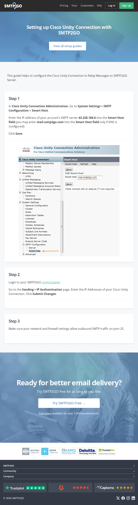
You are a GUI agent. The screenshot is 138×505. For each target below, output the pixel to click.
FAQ (99, 5)
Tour (74, 5)
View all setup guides (67, 46)
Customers (87, 5)
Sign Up (126, 5)
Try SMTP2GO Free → (69, 403)
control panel (51, 282)
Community (9, 471)
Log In (111, 5)
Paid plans (45, 413)
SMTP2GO (13, 5)
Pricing (64, 5)
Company (8, 476)
